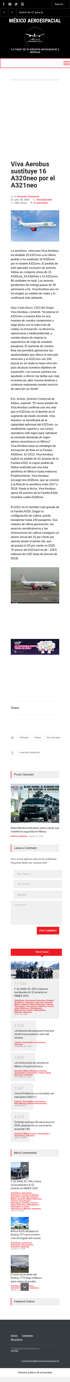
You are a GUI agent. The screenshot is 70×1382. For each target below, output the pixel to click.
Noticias (23, 836)
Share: (15, 707)
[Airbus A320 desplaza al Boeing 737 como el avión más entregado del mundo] (20, 1223)
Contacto (27, 1335)
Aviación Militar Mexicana (33, 1004)
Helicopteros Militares (21, 1209)
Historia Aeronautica (37, 1103)
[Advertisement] (35, 120)
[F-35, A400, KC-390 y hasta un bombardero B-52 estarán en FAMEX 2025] (35, 970)
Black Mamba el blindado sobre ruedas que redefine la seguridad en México (34, 12)
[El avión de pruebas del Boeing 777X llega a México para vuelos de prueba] (20, 1264)
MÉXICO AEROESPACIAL (35, 21)
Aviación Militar (21, 1134)
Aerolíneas (19, 1000)
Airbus (37, 737)
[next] (55, 819)
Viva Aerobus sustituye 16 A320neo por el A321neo (33, 174)
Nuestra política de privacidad (35, 1372)
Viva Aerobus (53, 737)
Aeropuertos (27, 1245)
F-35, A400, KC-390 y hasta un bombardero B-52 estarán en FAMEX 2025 (31, 992)
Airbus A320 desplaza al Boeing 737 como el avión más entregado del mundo (26, 1235)
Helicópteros (36, 1008)
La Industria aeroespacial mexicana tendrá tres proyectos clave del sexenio (34, 1034)
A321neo (24, 737)
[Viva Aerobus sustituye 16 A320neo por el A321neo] (35, 226)
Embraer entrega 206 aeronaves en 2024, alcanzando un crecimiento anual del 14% (34, 1125)
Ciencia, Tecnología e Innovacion (33, 1005)
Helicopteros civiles (23, 1010)
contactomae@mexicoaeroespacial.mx (40, 1361)
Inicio (14, 1335)
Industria (27, 1012)
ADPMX (14, 1351)
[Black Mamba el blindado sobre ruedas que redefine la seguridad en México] (38, 803)
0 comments (41, 203)
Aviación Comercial (28, 196)
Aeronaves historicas (35, 1000)
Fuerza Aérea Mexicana (24, 1204)
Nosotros (17, 1339)
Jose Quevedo (44, 199)
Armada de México (30, 1195)
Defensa (14, 836)
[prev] (15, 819)
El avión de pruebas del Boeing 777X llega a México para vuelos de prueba (26, 1278)
